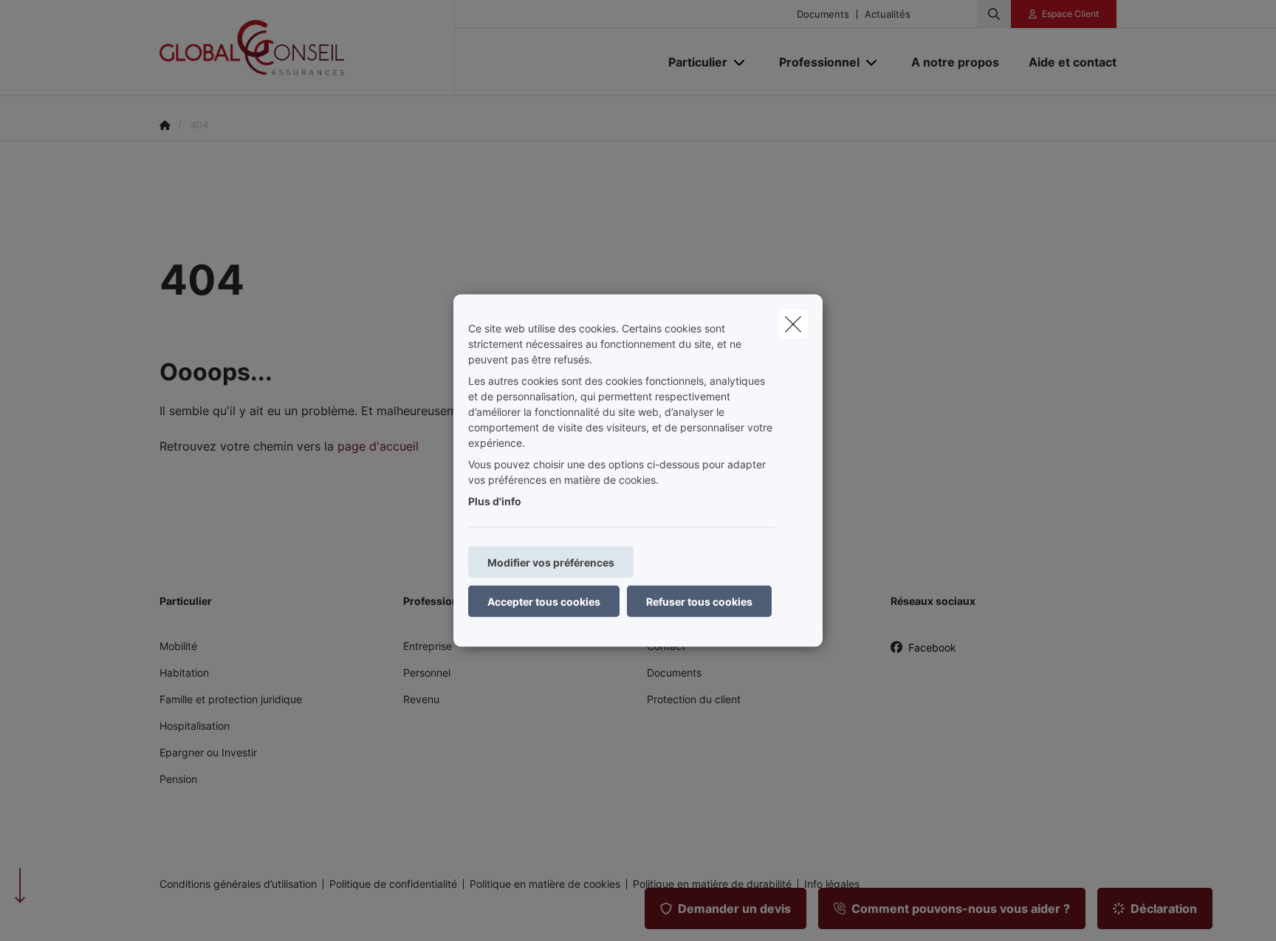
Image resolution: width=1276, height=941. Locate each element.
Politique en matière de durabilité (712, 884)
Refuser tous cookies (699, 601)
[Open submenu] (740, 62)
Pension (178, 779)
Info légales (832, 884)
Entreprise (427, 646)
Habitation (184, 672)
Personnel (426, 672)
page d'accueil (378, 446)
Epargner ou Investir (208, 752)
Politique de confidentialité (393, 884)
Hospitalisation (195, 725)
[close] (793, 324)
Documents (823, 14)
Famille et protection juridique (231, 699)
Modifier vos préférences (550, 562)
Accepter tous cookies (543, 601)
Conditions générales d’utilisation (238, 884)
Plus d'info (494, 501)
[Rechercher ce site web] (994, 14)
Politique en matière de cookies (545, 884)
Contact (666, 646)
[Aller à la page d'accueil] (307, 48)
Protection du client (694, 699)
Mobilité (178, 646)
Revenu (421, 699)
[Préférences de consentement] (58, 912)
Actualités (887, 14)
